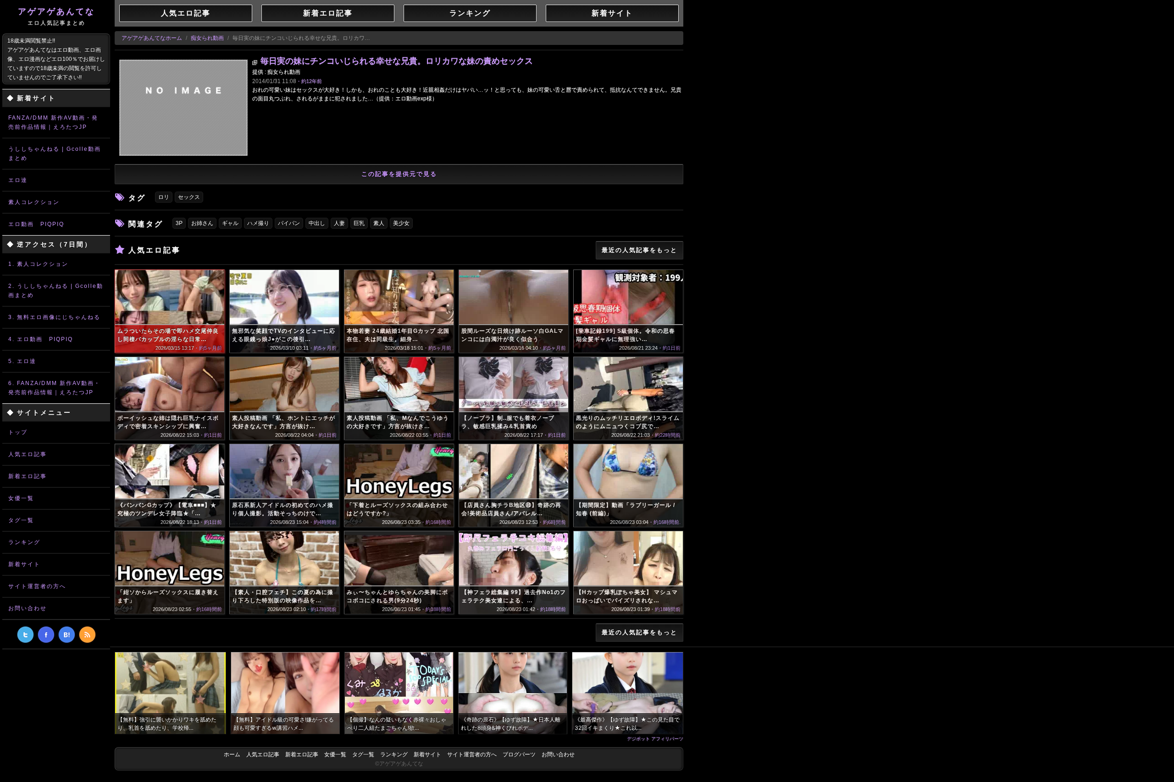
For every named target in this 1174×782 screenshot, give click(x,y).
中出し (317, 223)
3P (179, 223)
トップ (18, 432)
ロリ (163, 197)
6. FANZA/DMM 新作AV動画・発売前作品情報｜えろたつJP (54, 388)
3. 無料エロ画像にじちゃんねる (54, 317)
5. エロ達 (22, 361)
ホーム (232, 754)
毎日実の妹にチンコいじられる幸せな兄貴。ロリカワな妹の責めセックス (396, 61)
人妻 (339, 223)
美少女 (401, 223)
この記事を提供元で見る (399, 174)
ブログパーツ (519, 754)
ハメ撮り (258, 223)
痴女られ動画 (207, 38)
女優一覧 (21, 498)
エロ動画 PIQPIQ (36, 224)
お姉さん (202, 223)
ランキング (24, 542)
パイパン (289, 223)
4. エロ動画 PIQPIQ (40, 339)
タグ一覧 (21, 520)
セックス (189, 197)
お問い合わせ (27, 608)
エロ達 (18, 180)
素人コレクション (34, 202)
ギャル (230, 223)
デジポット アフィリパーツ (655, 738)
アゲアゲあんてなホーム (152, 38)
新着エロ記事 (27, 476)
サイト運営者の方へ (37, 586)
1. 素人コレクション (38, 264)
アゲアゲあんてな (56, 16)
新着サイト (24, 564)
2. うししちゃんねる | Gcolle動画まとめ (55, 290)
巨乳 (359, 223)
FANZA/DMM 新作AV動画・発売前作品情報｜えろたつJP (53, 122)
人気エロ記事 (27, 454)
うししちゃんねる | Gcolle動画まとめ (54, 153)
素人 (378, 223)
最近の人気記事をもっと (639, 250)
